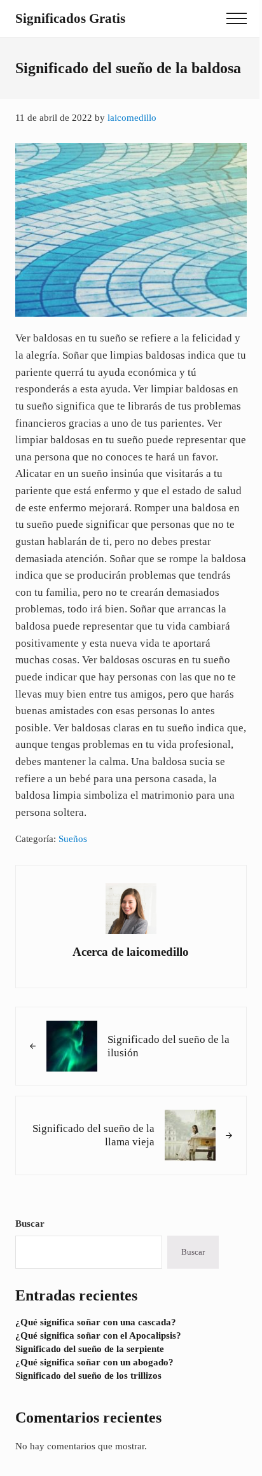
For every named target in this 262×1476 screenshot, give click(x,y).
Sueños (73, 839)
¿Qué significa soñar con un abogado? (94, 1362)
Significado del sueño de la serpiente (89, 1349)
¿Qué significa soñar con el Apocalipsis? (98, 1335)
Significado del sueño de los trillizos (88, 1375)
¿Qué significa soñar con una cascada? (95, 1322)
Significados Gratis (70, 18)
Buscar (30, 1223)
